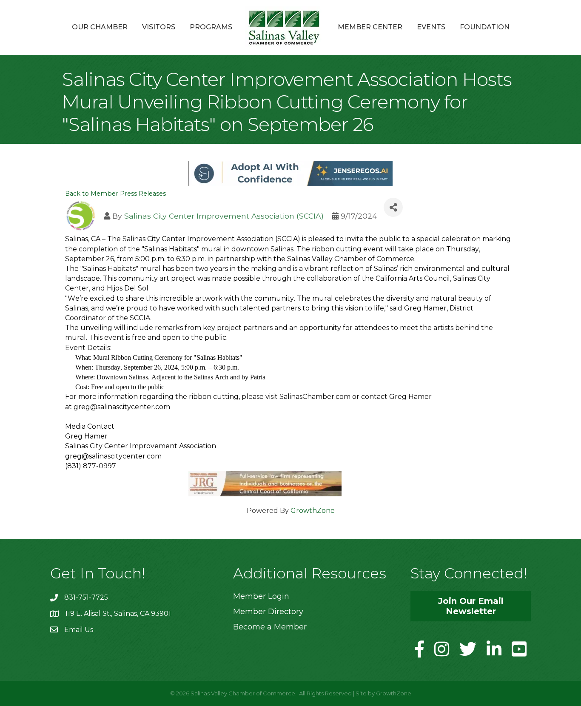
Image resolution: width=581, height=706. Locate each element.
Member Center (370, 27)
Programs (211, 27)
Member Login (261, 596)
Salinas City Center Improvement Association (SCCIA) (224, 215)
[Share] (393, 207)
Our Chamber (100, 27)
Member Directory (268, 611)
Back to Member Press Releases (115, 193)
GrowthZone (312, 511)
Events (431, 27)
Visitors (158, 27)
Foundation (485, 27)
